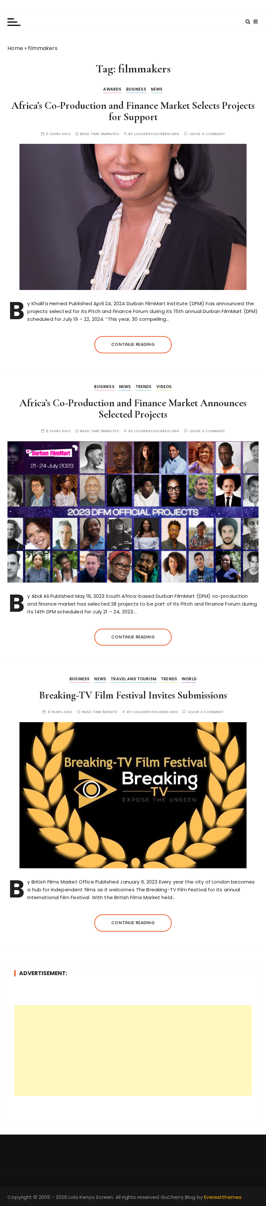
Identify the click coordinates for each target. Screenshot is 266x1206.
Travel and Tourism (133, 679)
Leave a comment (207, 134)
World (189, 679)
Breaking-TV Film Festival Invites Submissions (133, 695)
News (157, 89)
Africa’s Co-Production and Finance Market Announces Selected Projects (133, 408)
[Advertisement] (133, 1050)
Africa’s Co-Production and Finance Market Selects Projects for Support (133, 111)
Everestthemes (223, 1197)
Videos (164, 386)
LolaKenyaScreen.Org (156, 134)
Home (15, 48)
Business (136, 89)
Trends (144, 386)
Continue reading (132, 344)
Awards (112, 89)
